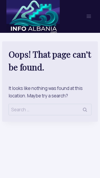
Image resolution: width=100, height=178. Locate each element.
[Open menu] (89, 16)
